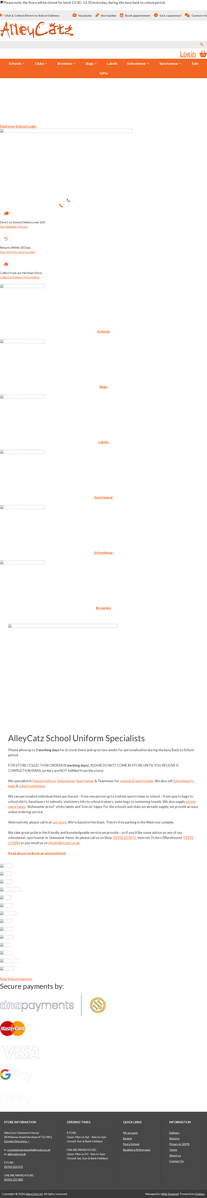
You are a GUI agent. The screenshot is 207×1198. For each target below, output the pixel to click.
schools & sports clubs (136, 781)
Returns (174, 1138)
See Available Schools (13, 226)
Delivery (174, 1132)
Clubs (39, 63)
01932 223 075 (13, 1166)
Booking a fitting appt (136, 1149)
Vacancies (85, 15)
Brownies (64, 63)
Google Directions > (17, 1141)
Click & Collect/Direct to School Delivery (31, 15)
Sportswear (168, 63)
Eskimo (199, 1194)
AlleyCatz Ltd (33, 1194)
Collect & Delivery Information (20, 277)
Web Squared (169, 1194)
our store (59, 822)
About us (175, 1155)
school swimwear (32, 786)
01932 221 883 (13, 1179)
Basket (127, 1138)
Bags (90, 63)
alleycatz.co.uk (17, 1154)
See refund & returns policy (18, 252)
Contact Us (199, 15)
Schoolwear (136, 63)
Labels (112, 63)
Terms (173, 1149)
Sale (195, 63)
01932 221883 (136, 205)
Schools (15, 63)
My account (130, 1132)
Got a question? (170, 15)
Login (188, 53)
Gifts (103, 73)
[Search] (202, 44)
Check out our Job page (56, 114)
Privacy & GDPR (179, 1144)
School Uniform (44, 781)
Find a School (131, 1144)
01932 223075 (128, 200)
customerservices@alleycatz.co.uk (28, 1149)
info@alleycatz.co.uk (64, 843)
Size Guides (108, 15)
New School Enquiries (16, 979)
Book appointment (137, 15)
